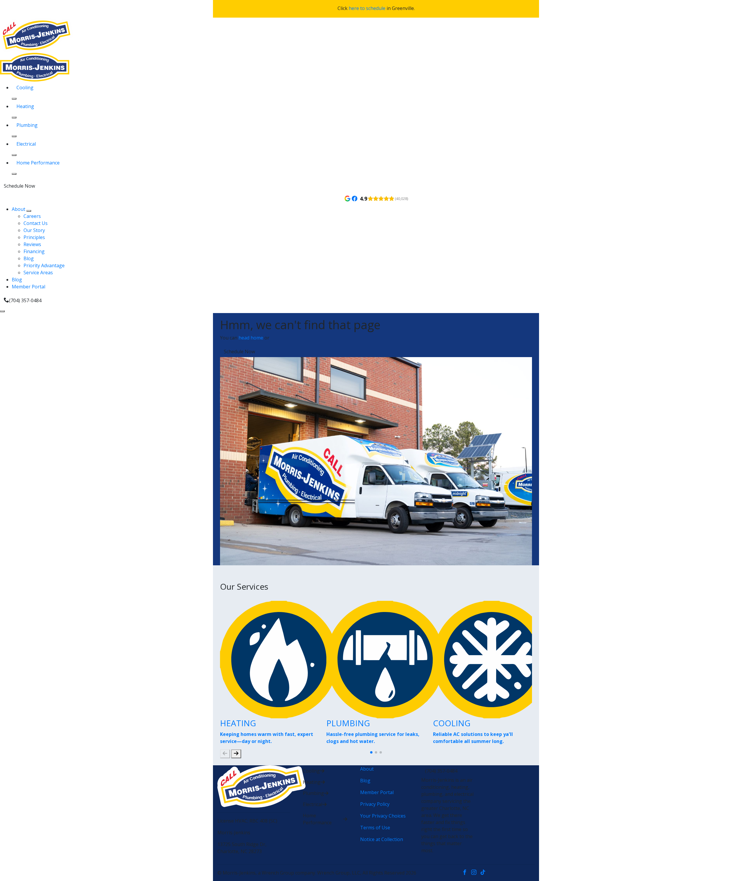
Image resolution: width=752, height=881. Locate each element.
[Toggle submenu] (28, 211)
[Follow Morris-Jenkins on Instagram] (475, 873)
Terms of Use (375, 827)
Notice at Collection (381, 839)
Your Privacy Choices (383, 816)
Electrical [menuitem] (26, 144)
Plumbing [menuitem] (27, 125)
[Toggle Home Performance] (14, 174)
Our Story (34, 230)
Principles (34, 237)
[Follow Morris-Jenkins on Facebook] (466, 873)
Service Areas (38, 272)
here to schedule (367, 8)
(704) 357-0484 (25, 300)
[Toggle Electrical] (14, 155)
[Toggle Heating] (14, 117)
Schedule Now (19, 186)
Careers (32, 216)
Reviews (32, 244)
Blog (29, 258)
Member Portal (28, 286)
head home (251, 337)
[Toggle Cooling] (14, 99)
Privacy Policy (375, 804)
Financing (34, 251)
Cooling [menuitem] (24, 87)
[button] (371, 752)
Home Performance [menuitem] (38, 162)
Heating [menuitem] (25, 106)
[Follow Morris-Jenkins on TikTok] (484, 873)
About (19, 209)
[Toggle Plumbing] (14, 136)
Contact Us (36, 223)
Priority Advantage (44, 265)
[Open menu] (2, 311)
